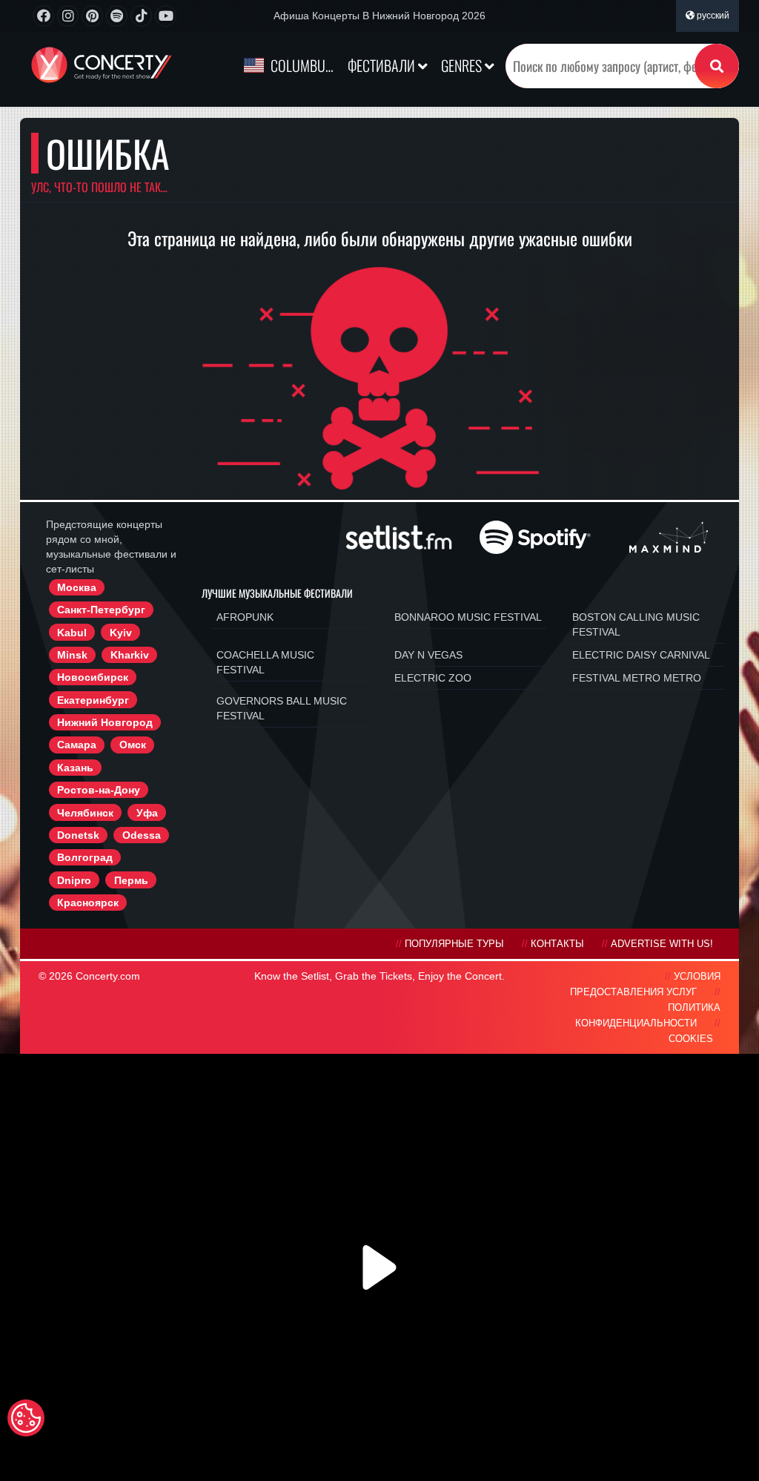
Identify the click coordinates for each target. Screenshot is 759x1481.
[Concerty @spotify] (116, 16)
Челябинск (85, 813)
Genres (463, 65)
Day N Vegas (428, 655)
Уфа (147, 813)
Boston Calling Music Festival (636, 624)
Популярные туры (454, 944)
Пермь (131, 880)
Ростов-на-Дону (98, 790)
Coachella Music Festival (265, 662)
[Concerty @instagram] (68, 16)
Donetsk (78, 835)
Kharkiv (129, 655)
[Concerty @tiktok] (141, 16)
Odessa (141, 835)
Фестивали (383, 65)
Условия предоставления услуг (645, 984)
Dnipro (74, 880)
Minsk (72, 655)
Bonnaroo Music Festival (468, 617)
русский (712, 15)
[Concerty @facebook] (43, 16)
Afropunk (245, 617)
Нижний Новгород (105, 722)
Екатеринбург (93, 700)
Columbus (301, 65)
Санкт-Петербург (101, 610)
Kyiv (121, 633)
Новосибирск (92, 677)
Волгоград (85, 857)
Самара (76, 745)
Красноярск (88, 902)
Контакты (557, 944)
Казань (75, 768)
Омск (132, 745)
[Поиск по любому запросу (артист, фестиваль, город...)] (717, 66)
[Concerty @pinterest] (92, 16)
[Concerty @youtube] (165, 16)
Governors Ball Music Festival (281, 708)
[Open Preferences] (25, 1418)
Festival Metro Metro (636, 678)
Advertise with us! (662, 944)
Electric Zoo (432, 678)
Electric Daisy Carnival (641, 655)
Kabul (72, 633)
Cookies (691, 1039)
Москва (76, 587)
